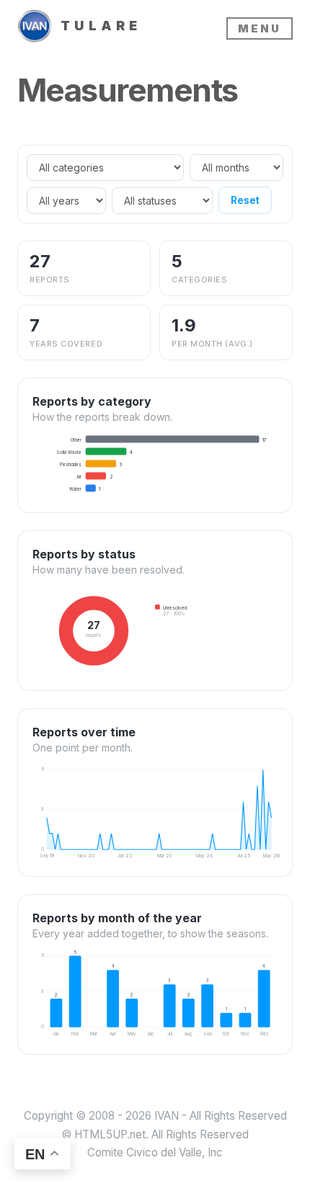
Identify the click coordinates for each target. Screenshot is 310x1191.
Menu (259, 28)
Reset (245, 200)
